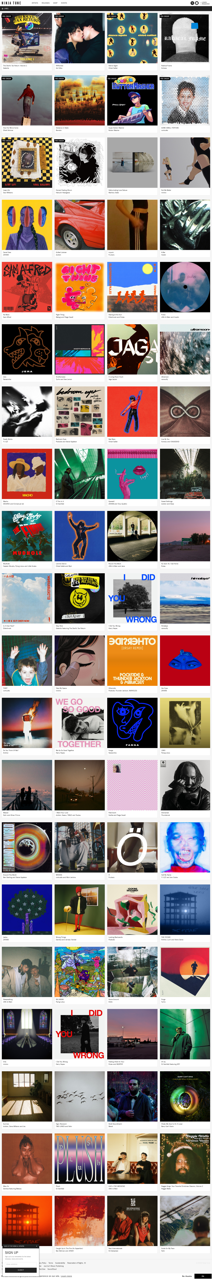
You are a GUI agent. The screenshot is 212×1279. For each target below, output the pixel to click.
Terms (51, 1263)
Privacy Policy (41, 1263)
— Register (205, 3)
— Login (203, 2)
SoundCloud (52, 1269)
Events (64, 3)
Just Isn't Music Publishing (54, 1266)
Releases (46, 3)
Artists (35, 3)
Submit (21, 1270)
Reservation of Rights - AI (76, 1263)
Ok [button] (203, 1276)
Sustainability (60, 1263)
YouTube (42, 1269)
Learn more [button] (66, 1276)
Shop (55, 3)
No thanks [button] (187, 1276)
